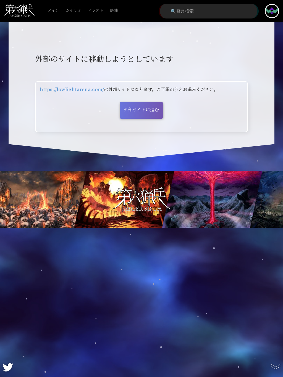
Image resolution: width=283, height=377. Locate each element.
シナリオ (73, 11)
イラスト (95, 11)
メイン (53, 11)
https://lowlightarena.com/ (72, 89)
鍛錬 (114, 11)
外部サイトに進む (141, 109)
